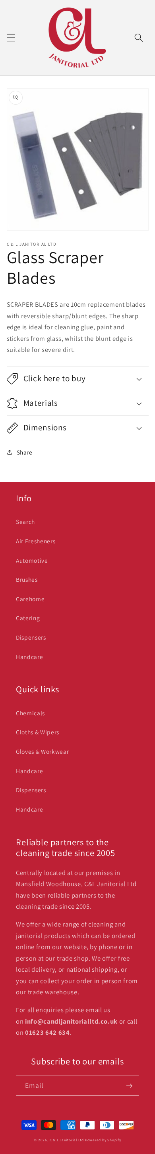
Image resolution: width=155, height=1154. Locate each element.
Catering (28, 618)
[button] (10, 37)
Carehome (30, 599)
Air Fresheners (35, 541)
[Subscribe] (129, 1086)
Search (25, 521)
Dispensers (31, 637)
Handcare (29, 657)
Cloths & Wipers (37, 732)
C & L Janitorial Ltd (67, 1140)
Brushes (27, 579)
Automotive (32, 560)
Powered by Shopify (103, 1140)
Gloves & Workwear (42, 751)
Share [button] (25, 452)
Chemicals (30, 713)
